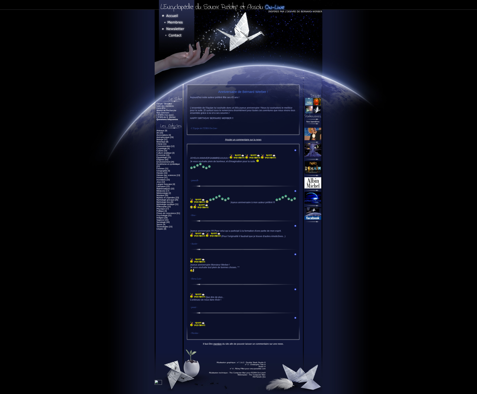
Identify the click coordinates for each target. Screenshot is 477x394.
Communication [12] (165, 146)
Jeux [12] (161, 182)
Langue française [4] (166, 184)
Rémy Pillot (240, 369)
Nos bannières (313, 121)
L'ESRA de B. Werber (166, 117)
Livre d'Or (161, 108)
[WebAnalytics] (158, 383)
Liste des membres (165, 106)
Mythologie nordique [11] (167, 204)
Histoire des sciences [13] (168, 175)
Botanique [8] (162, 142)
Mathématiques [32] (165, 189)
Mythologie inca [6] (165, 202)
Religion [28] (162, 218)
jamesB (194, 180)
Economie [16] (163, 155)
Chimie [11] (161, 144)
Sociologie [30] (163, 222)
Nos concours (163, 113)
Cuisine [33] (162, 151)
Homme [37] (162, 177)
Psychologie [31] (164, 215)
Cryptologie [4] (163, 148)
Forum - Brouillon (164, 104)
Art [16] (160, 133)
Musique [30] (162, 195)
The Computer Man (257, 375)
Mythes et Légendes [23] (168, 197)
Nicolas (194, 333)
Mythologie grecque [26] (167, 200)
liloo (193, 215)
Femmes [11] (162, 168)
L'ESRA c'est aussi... (166, 115)
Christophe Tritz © (258, 364)
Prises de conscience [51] (168, 213)
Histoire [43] (162, 173)
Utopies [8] (161, 229)
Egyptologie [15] (164, 157)
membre (217, 344)
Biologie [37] (162, 139)
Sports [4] (161, 224)
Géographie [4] (163, 171)
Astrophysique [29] (165, 137)
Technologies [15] (164, 226)
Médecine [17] (163, 191)
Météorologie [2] (164, 193)
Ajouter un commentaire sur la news (243, 139)
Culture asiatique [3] (165, 153)
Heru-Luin (196, 278)
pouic (193, 307)
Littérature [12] (163, 186)
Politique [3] (162, 211)
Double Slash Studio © (256, 362)
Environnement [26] (165, 162)
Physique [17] (163, 209)
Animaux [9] (162, 130)
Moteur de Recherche (166, 110)
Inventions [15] (163, 180)
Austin (194, 243)
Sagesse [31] (162, 220)
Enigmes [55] (162, 159)
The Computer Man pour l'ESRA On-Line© (247, 373)
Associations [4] (164, 135)
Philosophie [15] (164, 206)
